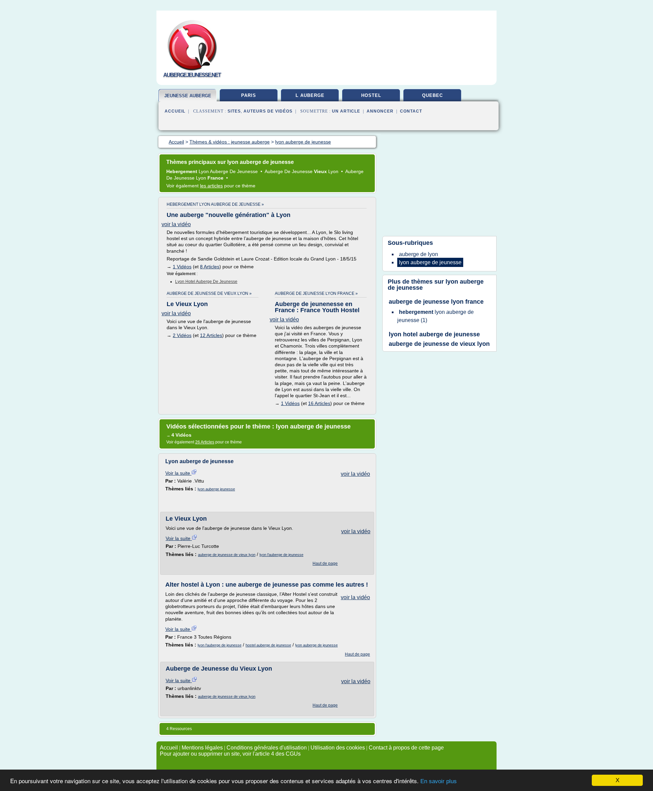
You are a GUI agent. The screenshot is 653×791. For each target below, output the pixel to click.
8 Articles (209, 266)
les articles (211, 185)
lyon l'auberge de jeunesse (281, 555)
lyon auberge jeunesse (216, 489)
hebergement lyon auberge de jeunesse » (215, 204)
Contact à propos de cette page (406, 748)
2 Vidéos (182, 335)
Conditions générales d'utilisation (267, 748)
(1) (435, 316)
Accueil (175, 111)
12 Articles (211, 335)
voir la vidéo (176, 224)
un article (346, 111)
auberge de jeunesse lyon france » (316, 293)
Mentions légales (202, 748)
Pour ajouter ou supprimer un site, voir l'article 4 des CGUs (230, 754)
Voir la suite (178, 473)
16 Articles (319, 403)
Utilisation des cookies (338, 748)
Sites (234, 111)
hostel (371, 95)
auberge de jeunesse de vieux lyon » (209, 293)
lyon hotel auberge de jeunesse (206, 281)
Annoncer (380, 111)
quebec (432, 95)
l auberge (310, 95)
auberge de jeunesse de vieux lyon (226, 555)
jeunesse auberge (187, 95)
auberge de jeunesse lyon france (436, 301)
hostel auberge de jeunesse (268, 645)
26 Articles (204, 442)
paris (248, 95)
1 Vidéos (182, 266)
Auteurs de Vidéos (268, 111)
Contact (411, 111)
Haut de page (325, 563)
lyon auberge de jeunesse (316, 645)
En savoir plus (438, 781)
